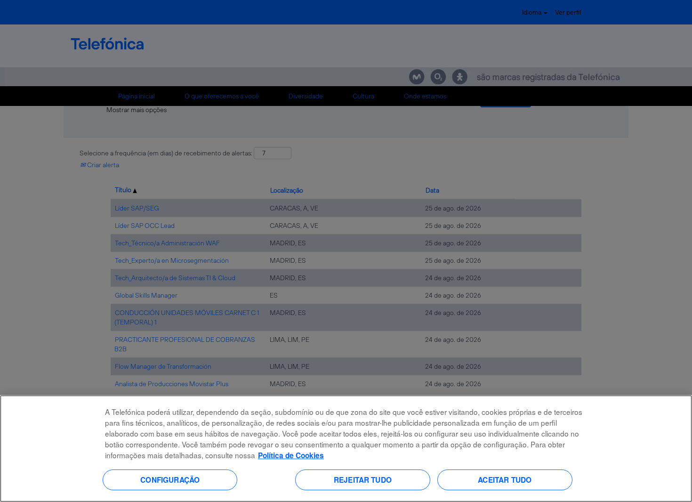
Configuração (170, 479)
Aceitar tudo (504, 479)
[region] (346, 448)
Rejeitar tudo (363, 479)
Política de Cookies (291, 455)
